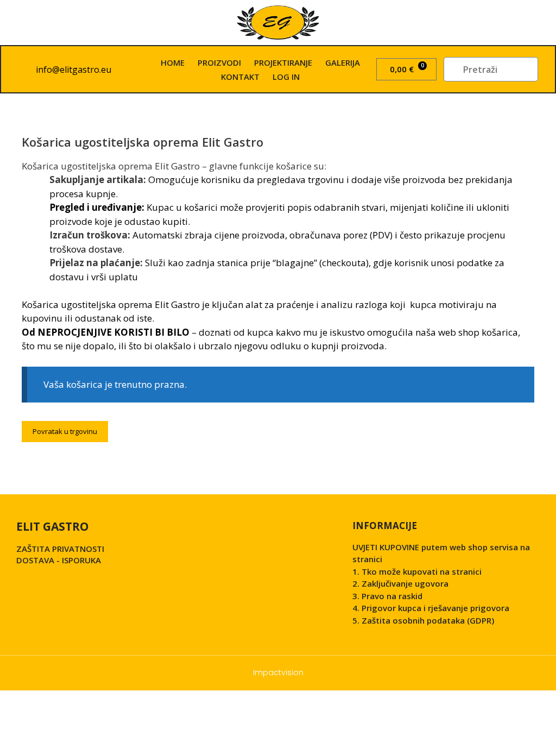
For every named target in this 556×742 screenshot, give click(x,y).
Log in (286, 76)
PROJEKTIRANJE (283, 62)
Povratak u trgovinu (65, 431)
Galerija (342, 62)
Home (173, 62)
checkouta (344, 262)
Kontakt (240, 76)
